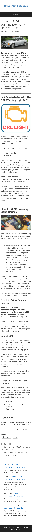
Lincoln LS (7, 444)
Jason (6, 464)
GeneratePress (16, 529)
